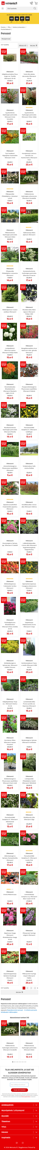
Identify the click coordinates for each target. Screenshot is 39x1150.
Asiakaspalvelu (7, 1105)
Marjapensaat (6, 38)
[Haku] (34, 8)
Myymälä (5, 1116)
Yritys (4, 1127)
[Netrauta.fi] (9, 3)
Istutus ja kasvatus (19, 27)
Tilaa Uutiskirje (19, 1090)
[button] (3, 8)
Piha (9, 27)
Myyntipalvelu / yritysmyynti (13, 1110)
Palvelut (5, 1132)
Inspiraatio (6, 1137)
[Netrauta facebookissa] (17, 1143)
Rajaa (32, 46)
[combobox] (21, 8)
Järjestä (22, 46)
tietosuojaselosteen (25, 1096)
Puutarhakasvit (6, 29)
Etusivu (3, 27)
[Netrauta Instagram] (23, 1143)
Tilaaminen (6, 1121)
